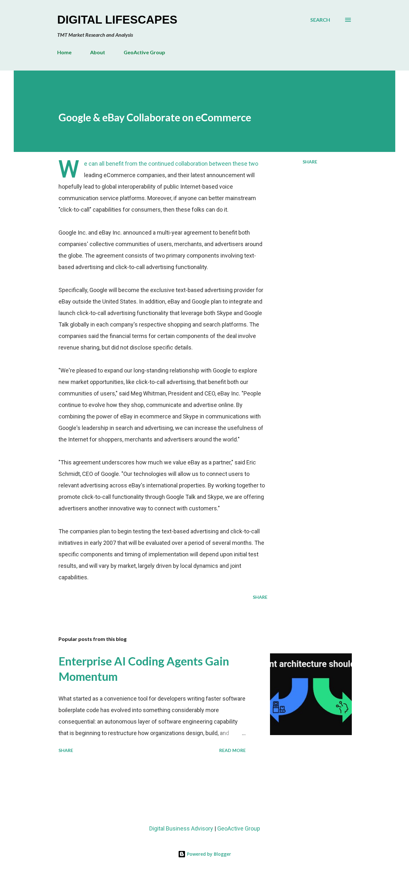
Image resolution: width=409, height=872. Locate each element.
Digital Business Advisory (181, 828)
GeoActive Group (144, 52)
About (97, 52)
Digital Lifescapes (117, 19)
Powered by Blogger (208, 854)
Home (64, 52)
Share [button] (310, 161)
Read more (232, 750)
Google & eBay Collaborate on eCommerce (154, 117)
